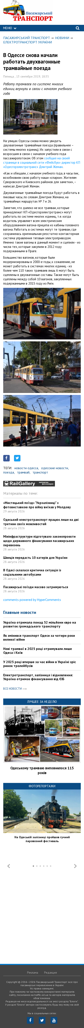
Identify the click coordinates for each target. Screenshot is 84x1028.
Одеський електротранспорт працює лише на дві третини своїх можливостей (41, 522)
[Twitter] (42, 1020)
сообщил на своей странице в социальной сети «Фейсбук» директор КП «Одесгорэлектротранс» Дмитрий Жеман (41, 162)
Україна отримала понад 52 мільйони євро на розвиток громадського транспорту (39, 624)
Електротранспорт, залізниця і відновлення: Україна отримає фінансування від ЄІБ (38, 677)
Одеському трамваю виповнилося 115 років (42, 770)
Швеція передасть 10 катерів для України (35, 558)
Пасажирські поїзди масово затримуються (35, 587)
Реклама (32, 972)
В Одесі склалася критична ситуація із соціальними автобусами (32, 572)
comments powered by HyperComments (32, 599)
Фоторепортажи (42, 786)
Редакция (50, 972)
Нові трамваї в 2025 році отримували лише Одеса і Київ (37, 650)
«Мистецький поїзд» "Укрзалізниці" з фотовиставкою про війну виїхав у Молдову (37, 505)
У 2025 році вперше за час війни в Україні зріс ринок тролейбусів (39, 664)
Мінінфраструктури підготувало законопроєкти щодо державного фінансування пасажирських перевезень (39, 540)
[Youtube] (54, 1020)
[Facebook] (30, 1020)
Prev (9, 866)
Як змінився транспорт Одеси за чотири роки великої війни (39, 637)
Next (75, 866)
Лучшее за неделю (42, 702)
